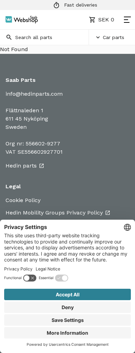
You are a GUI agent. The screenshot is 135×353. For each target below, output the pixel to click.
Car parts (113, 37)
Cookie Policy (23, 200)
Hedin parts (21, 165)
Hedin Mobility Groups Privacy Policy (54, 212)
